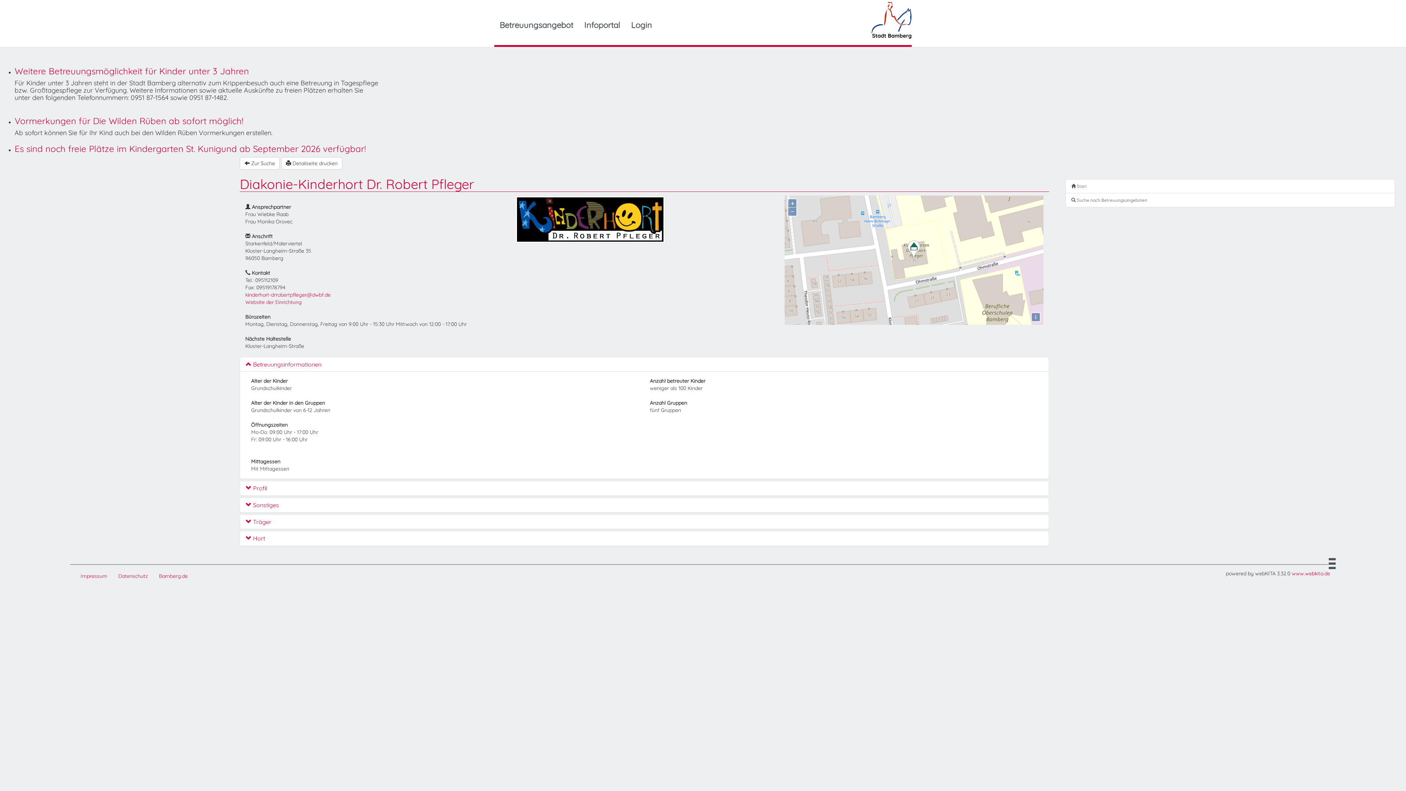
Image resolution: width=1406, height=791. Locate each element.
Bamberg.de (173, 576)
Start (1081, 186)
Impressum (94, 576)
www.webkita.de (1311, 573)
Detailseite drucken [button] (314, 163)
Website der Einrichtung (273, 302)
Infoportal (602, 25)
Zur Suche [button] (262, 163)
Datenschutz (133, 576)
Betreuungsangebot (536, 25)
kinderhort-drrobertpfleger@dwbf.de (288, 294)
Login (641, 25)
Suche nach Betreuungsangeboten (1111, 200)
